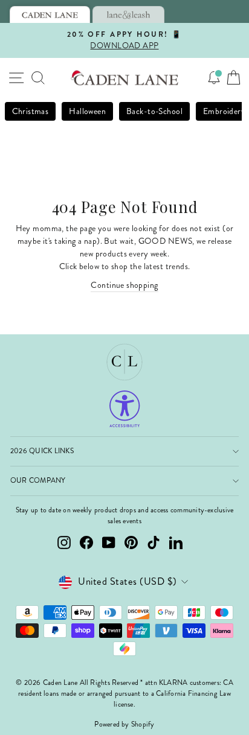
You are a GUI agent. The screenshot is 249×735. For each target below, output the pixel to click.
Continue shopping (124, 285)
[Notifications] (214, 78)
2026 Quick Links (42, 451)
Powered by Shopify (124, 724)
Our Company (38, 481)
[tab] (50, 14)
